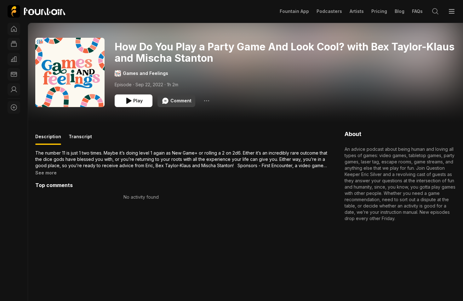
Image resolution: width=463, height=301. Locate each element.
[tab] (48, 139)
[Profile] (14, 89)
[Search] (435, 11)
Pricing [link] (379, 11)
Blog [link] (399, 11)
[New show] (14, 107)
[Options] (206, 100)
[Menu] (451, 11)
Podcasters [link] (329, 11)
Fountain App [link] (294, 11)
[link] (36, 11)
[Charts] (14, 59)
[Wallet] (14, 74)
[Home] (14, 29)
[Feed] (14, 44)
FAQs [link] (417, 11)
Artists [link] (357, 11)
